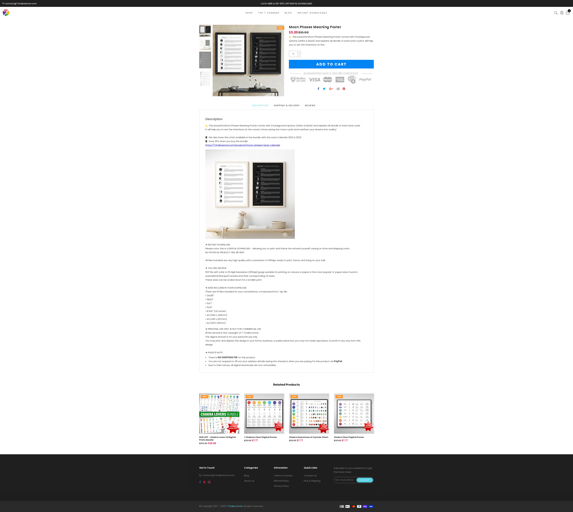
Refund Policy (281, 480)
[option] (248, 60)
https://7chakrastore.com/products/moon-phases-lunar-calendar (242, 145)
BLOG (288, 12)
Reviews (310, 105)
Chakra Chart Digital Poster (349, 437)
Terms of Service (283, 475)
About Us (249, 480)
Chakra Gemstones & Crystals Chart (308, 437)
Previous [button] (218, 62)
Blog (246, 475)
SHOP (249, 12)
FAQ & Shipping (312, 480)
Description (260, 105)
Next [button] (274, 62)
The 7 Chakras (268, 12)
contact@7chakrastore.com (218, 475)
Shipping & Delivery (287, 105)
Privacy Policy (281, 486)
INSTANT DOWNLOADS (312, 12)
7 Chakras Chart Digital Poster (260, 437)
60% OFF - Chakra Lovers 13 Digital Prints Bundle (217, 438)
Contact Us (310, 475)
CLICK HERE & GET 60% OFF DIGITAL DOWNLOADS (286, 3)
